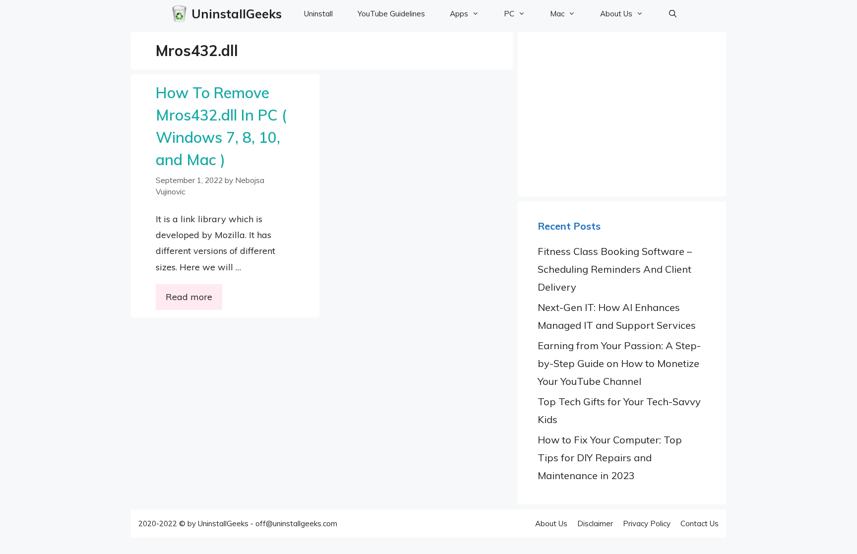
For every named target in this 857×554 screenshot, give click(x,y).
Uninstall (318, 13)
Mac (557, 13)
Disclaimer (595, 523)
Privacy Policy (647, 523)
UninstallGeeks (236, 13)
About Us (616, 13)
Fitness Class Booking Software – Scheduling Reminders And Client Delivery (615, 269)
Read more (189, 297)
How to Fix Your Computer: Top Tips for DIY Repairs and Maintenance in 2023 (610, 457)
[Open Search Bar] (673, 13)
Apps (459, 13)
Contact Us (699, 523)
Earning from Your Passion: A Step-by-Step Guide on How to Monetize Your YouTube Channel (619, 363)
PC (509, 13)
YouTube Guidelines (391, 13)
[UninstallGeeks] (181, 13)
